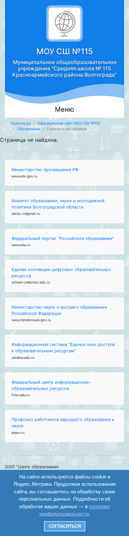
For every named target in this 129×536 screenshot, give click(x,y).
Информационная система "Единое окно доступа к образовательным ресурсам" (63, 347)
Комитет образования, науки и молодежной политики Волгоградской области (58, 204)
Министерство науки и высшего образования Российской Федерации (59, 310)
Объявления (28, 129)
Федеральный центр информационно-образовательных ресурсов (51, 385)
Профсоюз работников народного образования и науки (63, 422)
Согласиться (65, 526)
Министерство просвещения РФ (45, 169)
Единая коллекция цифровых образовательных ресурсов (61, 272)
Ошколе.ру (21, 123)
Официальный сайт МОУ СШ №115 (68, 123)
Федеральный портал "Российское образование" (63, 238)
